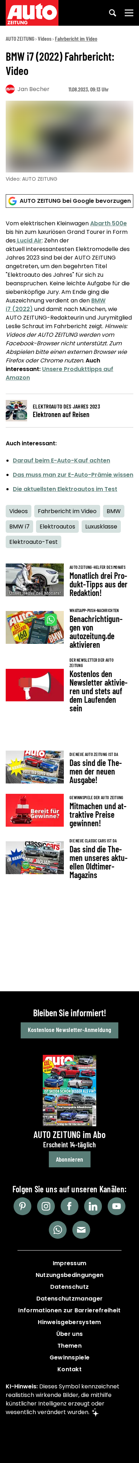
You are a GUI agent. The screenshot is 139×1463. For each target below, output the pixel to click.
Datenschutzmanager (69, 1298)
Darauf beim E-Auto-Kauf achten (61, 460)
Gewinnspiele (70, 1357)
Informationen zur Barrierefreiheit (69, 1310)
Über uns (69, 1334)
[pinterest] (22, 1206)
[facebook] (69, 1206)
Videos (44, 38)
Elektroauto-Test (33, 542)
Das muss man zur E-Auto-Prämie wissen (73, 475)
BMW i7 (19, 526)
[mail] (81, 1230)
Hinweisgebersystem (69, 1322)
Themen (69, 1346)
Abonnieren (69, 1159)
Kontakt (69, 1369)
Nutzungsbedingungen (70, 1275)
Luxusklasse (101, 526)
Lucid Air (29, 240)
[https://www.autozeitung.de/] (32, 13)
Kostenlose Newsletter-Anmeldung (69, 1029)
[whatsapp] (58, 1230)
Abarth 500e (108, 223)
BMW (114, 511)
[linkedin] (93, 1206)
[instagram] (46, 1206)
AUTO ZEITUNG (20, 38)
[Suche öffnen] (112, 12)
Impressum (70, 1263)
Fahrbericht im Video (76, 38)
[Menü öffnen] (129, 13)
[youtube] (116, 1206)
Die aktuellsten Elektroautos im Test (65, 489)
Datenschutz (69, 1287)
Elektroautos (57, 526)
